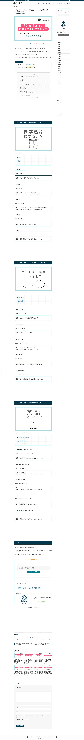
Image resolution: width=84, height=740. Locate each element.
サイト (17, 711)
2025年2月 (59, 76)
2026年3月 (59, 54)
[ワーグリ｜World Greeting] (18, 3)
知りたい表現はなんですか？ (21, 564)
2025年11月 (59, 62)
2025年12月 (59, 60)
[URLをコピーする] (49, 43)
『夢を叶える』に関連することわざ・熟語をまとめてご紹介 (30, 84)
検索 (63, 15)
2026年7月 (59, 46)
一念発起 (19, 157)
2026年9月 (59, 42)
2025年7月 (59, 70)
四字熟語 (20, 13)
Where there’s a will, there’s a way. (26, 94)
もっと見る (33, 97)
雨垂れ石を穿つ (21, 301)
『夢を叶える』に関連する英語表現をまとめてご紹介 (29, 92)
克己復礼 (22, 83)
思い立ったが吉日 (24, 88)
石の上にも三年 (21, 297)
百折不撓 (22, 79)
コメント (18, 690)
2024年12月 (59, 80)
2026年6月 (59, 48)
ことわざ (59, 102)
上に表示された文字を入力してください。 (22, 719)
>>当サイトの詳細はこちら (63, 34)
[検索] (70, 0)
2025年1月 (59, 78)
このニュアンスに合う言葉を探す (33, 571)
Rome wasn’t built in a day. (25, 95)
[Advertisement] (33, 110)
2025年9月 (59, 66)
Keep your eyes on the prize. (23, 441)
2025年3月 (59, 74)
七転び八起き (23, 87)
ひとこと (59, 104)
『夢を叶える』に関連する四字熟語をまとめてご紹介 (29, 76)
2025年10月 (59, 64)
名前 (17, 703)
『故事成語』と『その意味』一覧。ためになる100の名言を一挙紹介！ (29, 588)
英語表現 (29, 67)
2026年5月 (59, 50)
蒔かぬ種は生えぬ (24, 91)
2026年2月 (59, 56)
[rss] (69, 0)
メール (17, 707)
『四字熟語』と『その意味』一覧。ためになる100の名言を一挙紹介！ (29, 587)
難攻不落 (22, 80)
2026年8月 (59, 44)
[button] (17, 43)
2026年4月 (59, 52)
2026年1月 (59, 58)
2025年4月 (59, 72)
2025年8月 (59, 68)
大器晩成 (22, 81)
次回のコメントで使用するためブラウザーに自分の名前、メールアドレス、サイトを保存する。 (31, 715)
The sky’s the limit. (21, 440)
